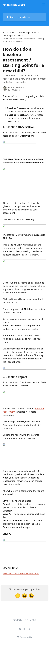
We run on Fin (26, 637)
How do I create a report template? (21, 573)
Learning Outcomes (12, 35)
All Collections (9, 32)
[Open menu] (43, 4)
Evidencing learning (28, 32)
